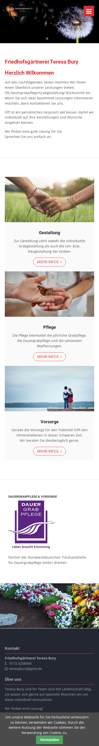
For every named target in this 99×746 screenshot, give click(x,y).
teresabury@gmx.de (26, 668)
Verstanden (49, 739)
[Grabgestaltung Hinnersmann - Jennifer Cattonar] (17, 15)
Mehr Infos (48, 261)
